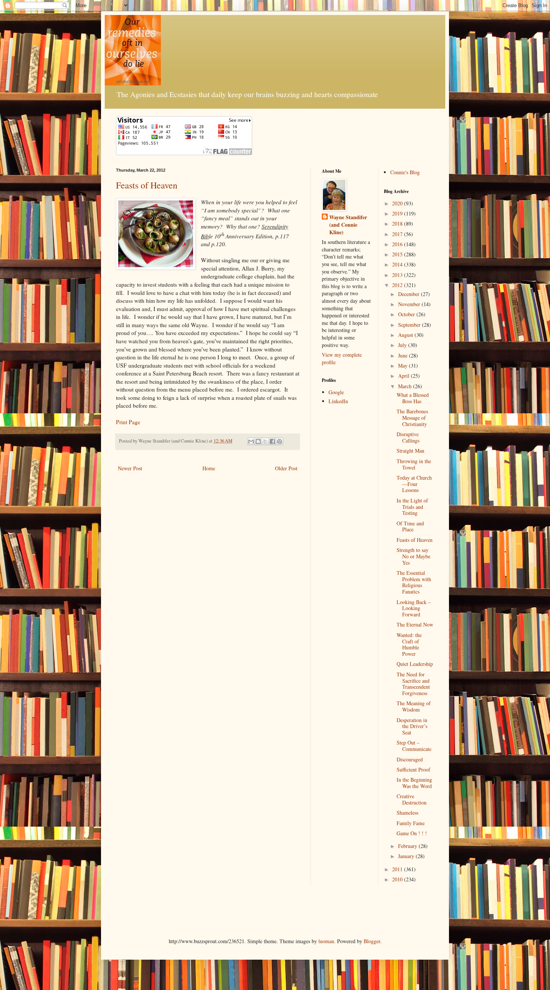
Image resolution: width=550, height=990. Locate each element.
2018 (398, 223)
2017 (398, 234)
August (406, 334)
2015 (398, 254)
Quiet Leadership (415, 663)
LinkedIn (338, 401)
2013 (398, 274)
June (403, 355)
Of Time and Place (410, 526)
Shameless (407, 812)
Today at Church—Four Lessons (414, 484)
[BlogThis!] (258, 441)
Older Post (286, 468)
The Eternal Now (415, 624)
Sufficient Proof (413, 769)
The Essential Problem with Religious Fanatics (414, 582)
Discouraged (410, 759)
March (405, 386)
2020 (398, 203)
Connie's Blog (405, 172)
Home (208, 468)
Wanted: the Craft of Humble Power (409, 644)
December (409, 294)
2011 (398, 869)
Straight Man (410, 450)
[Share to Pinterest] (279, 441)
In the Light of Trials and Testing (412, 507)
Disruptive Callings (408, 437)
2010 (398, 879)
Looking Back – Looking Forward (414, 608)
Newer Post (130, 468)
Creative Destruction (412, 799)
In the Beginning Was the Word (414, 783)
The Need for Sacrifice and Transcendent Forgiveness (413, 684)
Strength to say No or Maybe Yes (413, 556)
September (410, 324)
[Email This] (251, 441)
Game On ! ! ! (412, 833)
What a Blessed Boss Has (413, 398)
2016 (398, 244)
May (403, 365)
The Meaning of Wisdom (414, 706)
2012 (398, 285)
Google (336, 392)
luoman (326, 941)
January (407, 856)
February (408, 845)
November (410, 304)
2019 (398, 213)
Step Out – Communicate (414, 745)
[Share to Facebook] (272, 441)
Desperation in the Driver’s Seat (412, 726)
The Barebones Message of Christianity (412, 418)
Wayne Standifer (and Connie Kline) (348, 225)
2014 (398, 264)
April (404, 375)
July (403, 344)
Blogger (372, 941)
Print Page (128, 422)
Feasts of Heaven (146, 185)
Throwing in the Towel (414, 464)
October (407, 314)
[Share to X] (265, 441)
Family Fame (411, 823)
